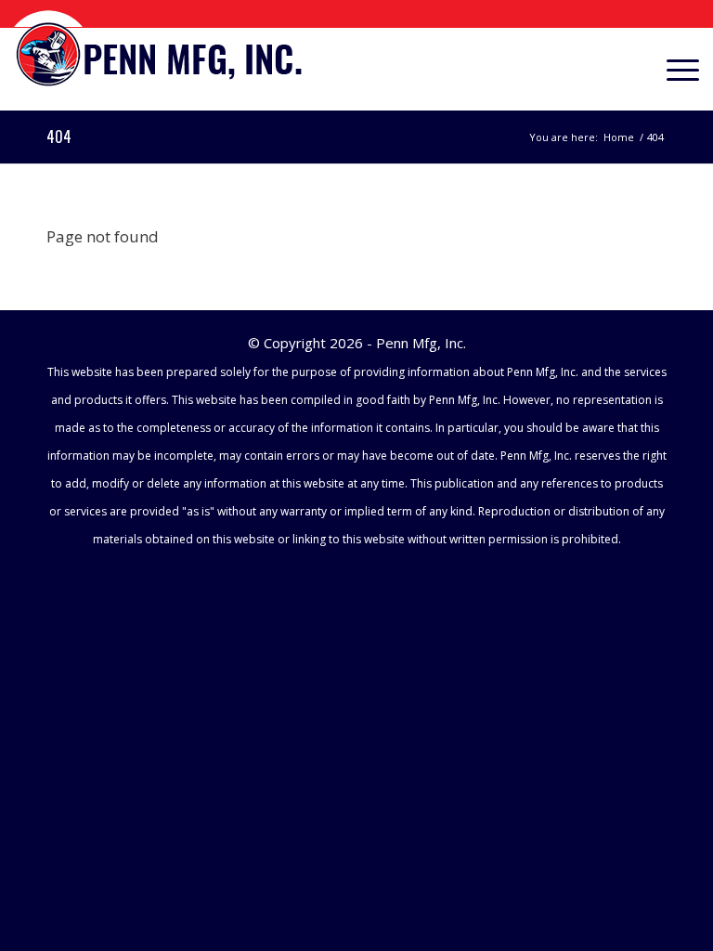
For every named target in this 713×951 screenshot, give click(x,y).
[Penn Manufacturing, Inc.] (160, 52)
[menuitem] (673, 69)
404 (58, 136)
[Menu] (673, 69)
